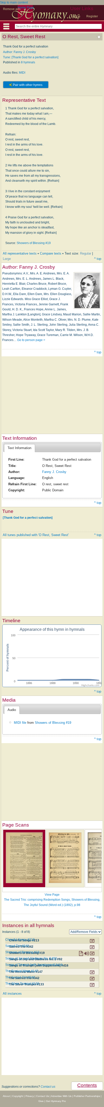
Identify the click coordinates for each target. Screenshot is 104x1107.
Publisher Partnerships (87, 1096)
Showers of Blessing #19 (34, 243)
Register (92, 16)
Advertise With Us (61, 1096)
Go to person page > (31, 340)
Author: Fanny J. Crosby (19, 52)
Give (41, 1101)
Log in (76, 16)
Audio (12, 710)
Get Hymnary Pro (56, 1101)
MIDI (22, 72)
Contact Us (42, 1096)
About (6, 1096)
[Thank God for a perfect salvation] (28, 517)
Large (7, 259)
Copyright (17, 1096)
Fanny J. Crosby (54, 472)
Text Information (19, 448)
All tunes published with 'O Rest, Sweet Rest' (36, 535)
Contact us (48, 1086)
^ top (97, 259)
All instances (12, 993)
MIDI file (20, 723)
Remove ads (11, 9)
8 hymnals (28, 62)
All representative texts (20, 253)
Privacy (29, 1096)
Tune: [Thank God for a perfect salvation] (30, 57)
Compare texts (50, 253)
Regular (85, 253)
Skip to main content (14, 2)
